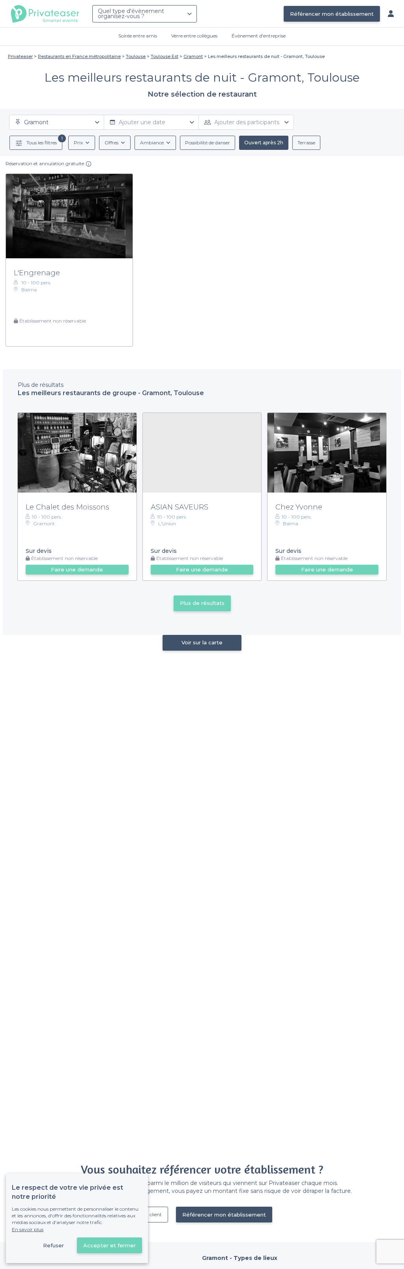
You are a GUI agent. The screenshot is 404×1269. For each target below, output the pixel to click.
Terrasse (306, 143)
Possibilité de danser (207, 143)
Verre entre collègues (194, 36)
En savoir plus (27, 1229)
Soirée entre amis (137, 36)
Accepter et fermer (109, 1245)
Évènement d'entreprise (259, 36)
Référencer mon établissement (332, 14)
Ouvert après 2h (263, 143)
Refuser (53, 1245)
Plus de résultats (202, 603)
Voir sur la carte (202, 642)
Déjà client (150, 1214)
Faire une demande (77, 569)
